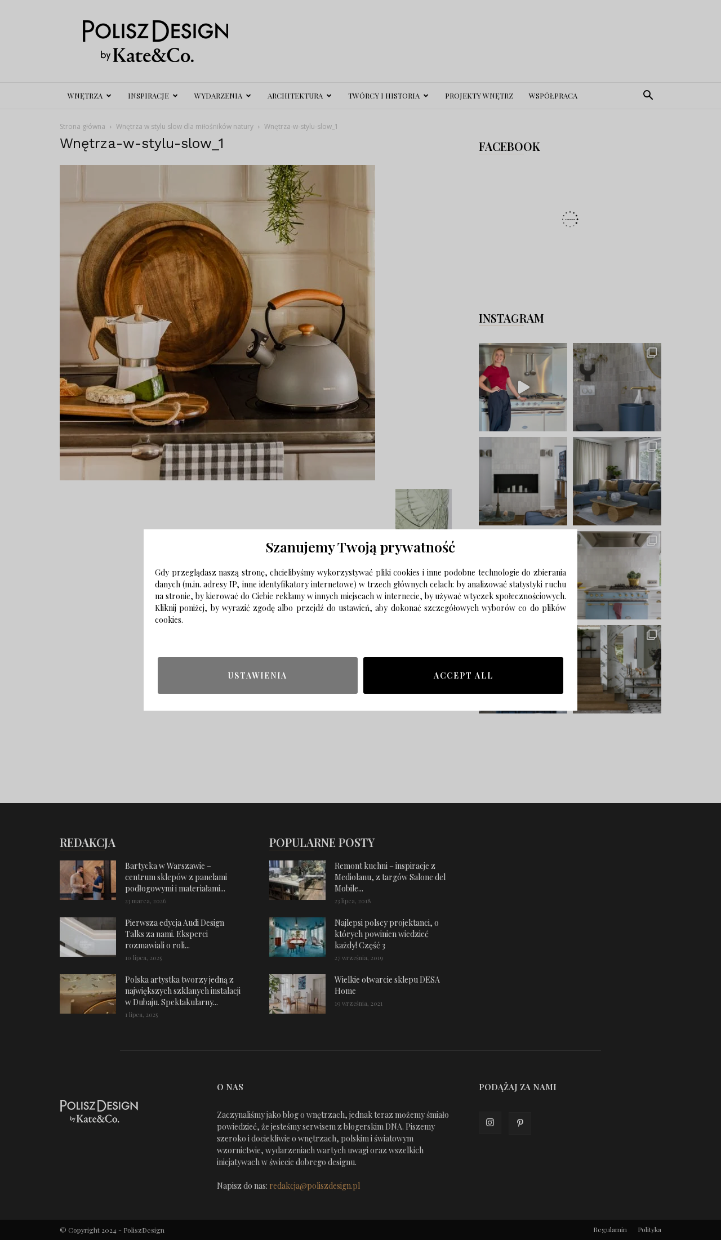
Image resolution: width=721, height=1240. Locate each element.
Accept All (463, 675)
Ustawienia (257, 675)
